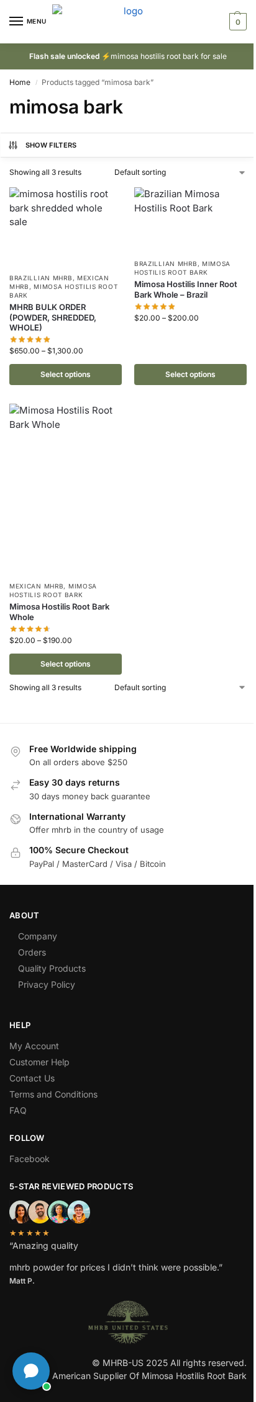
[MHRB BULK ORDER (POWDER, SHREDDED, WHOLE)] (65, 226)
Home (19, 82)
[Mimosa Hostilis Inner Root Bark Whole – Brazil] (190, 219)
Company (37, 936)
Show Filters (51, 145)
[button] (236, 21)
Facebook (29, 1158)
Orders (32, 952)
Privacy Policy (46, 984)
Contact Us (32, 1078)
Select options (65, 374)
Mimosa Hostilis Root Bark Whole (59, 611)
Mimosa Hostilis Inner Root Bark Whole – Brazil (185, 289)
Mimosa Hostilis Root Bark (182, 268)
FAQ (18, 1110)
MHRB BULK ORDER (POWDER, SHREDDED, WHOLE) (52, 317)
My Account (34, 1045)
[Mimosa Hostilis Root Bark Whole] (65, 489)
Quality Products (52, 968)
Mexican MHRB (36, 586)
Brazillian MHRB (41, 278)
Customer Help (39, 1062)
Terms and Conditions (53, 1094)
